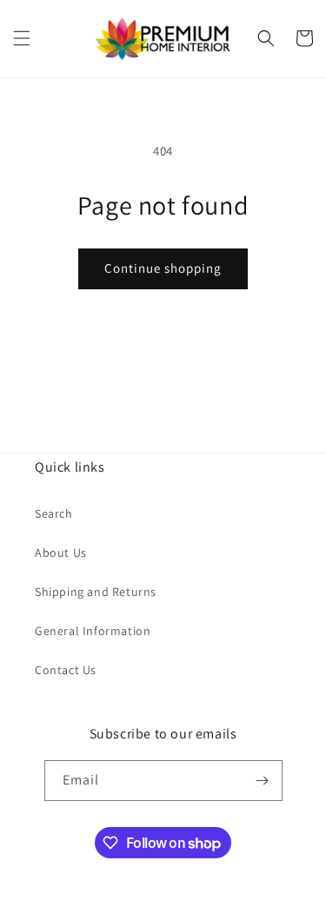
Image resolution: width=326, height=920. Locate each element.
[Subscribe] (262, 780)
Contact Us (65, 670)
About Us (61, 552)
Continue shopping (163, 268)
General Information (92, 631)
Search (54, 513)
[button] (22, 38)
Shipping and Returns (95, 591)
